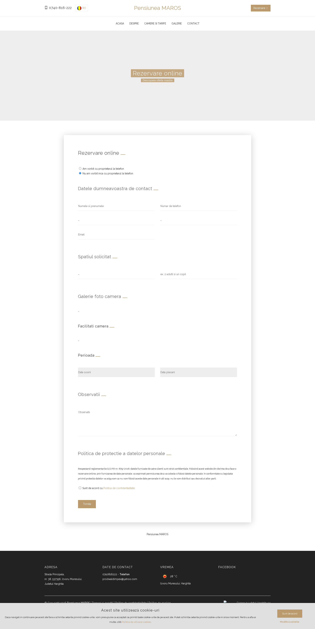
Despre (134, 23)
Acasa (120, 23)
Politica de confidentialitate (119, 488)
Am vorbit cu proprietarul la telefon (103, 168)
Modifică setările (289, 621)
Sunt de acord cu (108, 488)
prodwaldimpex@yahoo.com (119, 579)
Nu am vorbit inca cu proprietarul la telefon (107, 173)
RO (84, 8)
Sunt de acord (289, 613)
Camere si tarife (155, 23)
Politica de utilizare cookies (136, 622)
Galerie (177, 23)
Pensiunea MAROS (157, 8)
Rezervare (259, 8)
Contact (193, 23)
